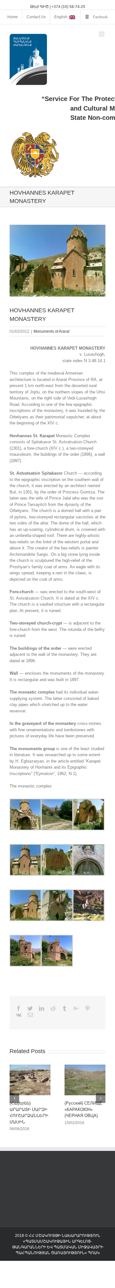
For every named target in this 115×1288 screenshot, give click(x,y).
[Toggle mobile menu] (102, 34)
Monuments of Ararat (51, 331)
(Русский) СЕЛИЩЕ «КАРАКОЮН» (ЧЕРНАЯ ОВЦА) (84, 1109)
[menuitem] (12, 17)
